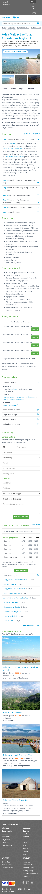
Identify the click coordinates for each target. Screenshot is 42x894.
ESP (33, 8)
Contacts (26, 876)
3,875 (30, 541)
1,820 (30, 549)
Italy (24, 854)
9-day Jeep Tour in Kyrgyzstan (15, 800)
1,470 (24, 553)
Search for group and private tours (18, 23)
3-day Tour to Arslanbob (13, 712)
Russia (25, 848)
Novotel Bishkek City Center (13, 397)
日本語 (34, 13)
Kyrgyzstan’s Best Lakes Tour (15, 579)
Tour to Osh (8, 621)
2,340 (36, 545)
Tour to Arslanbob (10, 616)
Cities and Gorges (10, 584)
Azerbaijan (27, 834)
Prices (13, 88)
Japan (25, 845)
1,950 (36, 549)
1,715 (24, 549)
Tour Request (21, 571)
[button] (8, 79)
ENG (32, 2)
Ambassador (31, 397)
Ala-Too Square (17, 149)
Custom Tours (7, 868)
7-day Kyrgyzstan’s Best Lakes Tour (17, 755)
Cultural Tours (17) (10, 575)
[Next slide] (37, 61)
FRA (33, 6)
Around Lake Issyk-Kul (11, 593)
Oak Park (6, 149)
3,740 (24, 541)
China (25, 842)
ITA (33, 11)
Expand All (26, 133)
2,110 (24, 545)
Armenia (26, 837)
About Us (6, 2)
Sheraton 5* (13, 405)
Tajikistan (5, 842)
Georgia (26, 831)
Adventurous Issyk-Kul (12, 611)
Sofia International (17, 400)
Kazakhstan (6, 837)
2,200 (30, 545)
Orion (5, 405)
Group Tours (7, 862)
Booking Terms (28, 868)
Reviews (31, 88)
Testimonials (28, 865)
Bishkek (13, 143)
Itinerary (5, 88)
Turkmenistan (7, 845)
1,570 (30, 553)
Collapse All (36, 133)
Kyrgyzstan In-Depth (11, 607)
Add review (36, 524)
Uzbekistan (6, 834)
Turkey (25, 851)
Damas (5, 400)
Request (22, 88)
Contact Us (6, 4)
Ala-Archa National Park (15, 157)
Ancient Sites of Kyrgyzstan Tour (16, 598)
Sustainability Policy (30, 873)
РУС (33, 4)
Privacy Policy (28, 870)
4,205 (36, 541)
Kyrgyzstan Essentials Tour (14, 589)
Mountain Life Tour (10, 602)
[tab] (21, 575)
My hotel (13, 389)
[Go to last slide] (5, 61)
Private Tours (7, 865)
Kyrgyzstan (6, 839)
